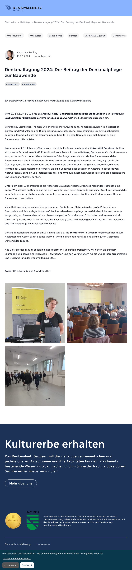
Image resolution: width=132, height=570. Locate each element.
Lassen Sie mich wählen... (17, 558)
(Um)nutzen (36, 35)
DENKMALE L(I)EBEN (95, 35)
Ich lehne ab (10, 565)
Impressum (43, 544)
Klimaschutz (12, 84)
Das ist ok (27, 565)
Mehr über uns (20, 483)
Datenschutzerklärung (18, 544)
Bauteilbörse (55, 35)
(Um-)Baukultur (14, 35)
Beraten (73, 35)
